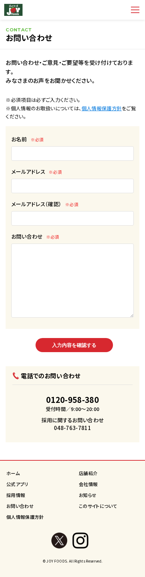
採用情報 (15, 495)
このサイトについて (98, 506)
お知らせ (87, 495)
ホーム (13, 473)
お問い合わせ (35, 236)
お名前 (27, 139)
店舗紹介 (88, 473)
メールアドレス (36, 171)
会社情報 (88, 484)
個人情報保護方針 (102, 108)
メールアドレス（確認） (44, 204)
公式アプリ (17, 484)
